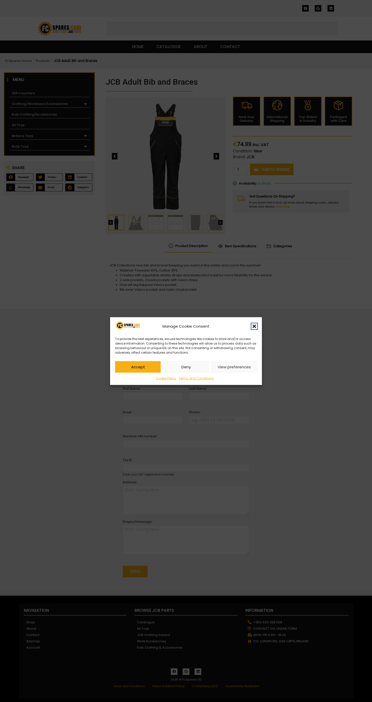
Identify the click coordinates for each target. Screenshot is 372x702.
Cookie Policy (166, 378)
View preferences (234, 366)
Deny (186, 366)
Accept (138, 366)
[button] (254, 326)
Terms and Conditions (196, 378)
